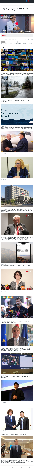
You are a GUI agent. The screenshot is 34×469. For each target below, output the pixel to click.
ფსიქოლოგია (19, 45)
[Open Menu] (32, 1)
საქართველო (3, 45)
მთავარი (2, 6)
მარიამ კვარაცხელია (17, 43)
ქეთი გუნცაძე (26, 45)
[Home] (1, 1)
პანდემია (30, 43)
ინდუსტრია (10, 43)
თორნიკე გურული (4, 43)
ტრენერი (14, 45)
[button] (3, 4)
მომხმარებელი (25, 43)
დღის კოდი (7, 6)
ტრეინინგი (9, 45)
